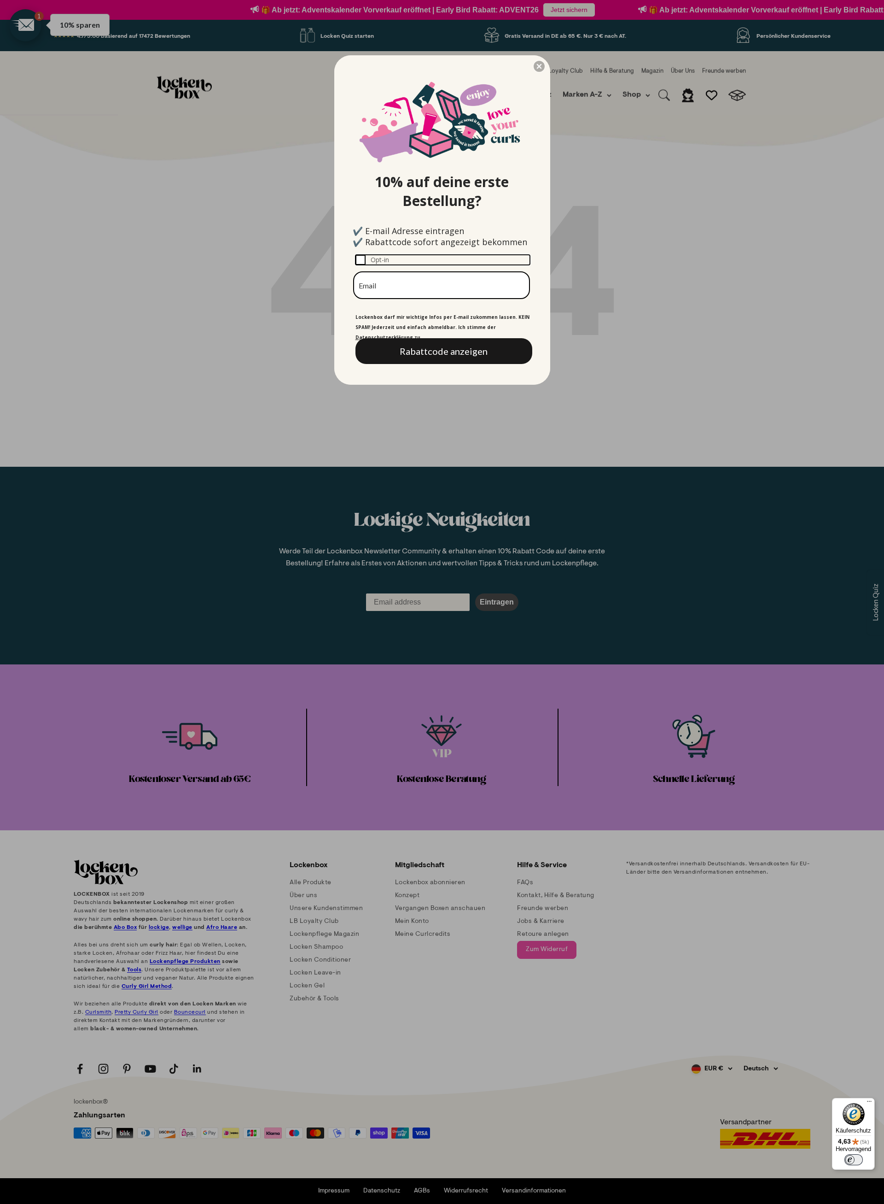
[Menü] (869, 1103)
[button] (539, 66)
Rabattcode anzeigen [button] (444, 351)
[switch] (853, 1159)
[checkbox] (442, 260)
